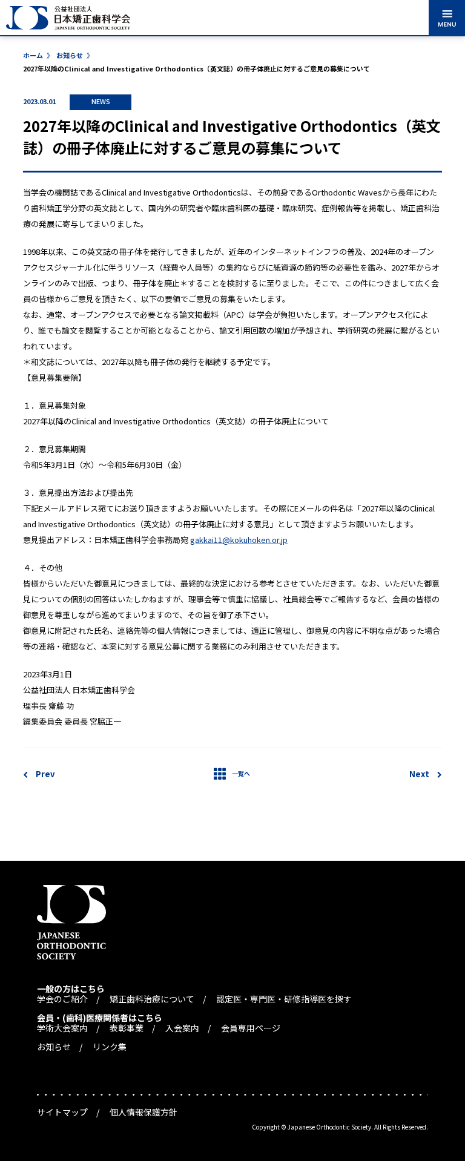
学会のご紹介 (62, 999)
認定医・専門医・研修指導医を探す (284, 999)
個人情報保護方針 (143, 1112)
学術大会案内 (62, 1028)
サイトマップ (62, 1112)
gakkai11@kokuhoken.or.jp (239, 539)
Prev (45, 774)
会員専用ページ (250, 1028)
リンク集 (110, 1047)
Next (419, 774)
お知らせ (69, 55)
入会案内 (182, 1028)
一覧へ (241, 773)
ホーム (33, 55)
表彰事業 (126, 1028)
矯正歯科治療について (152, 999)
